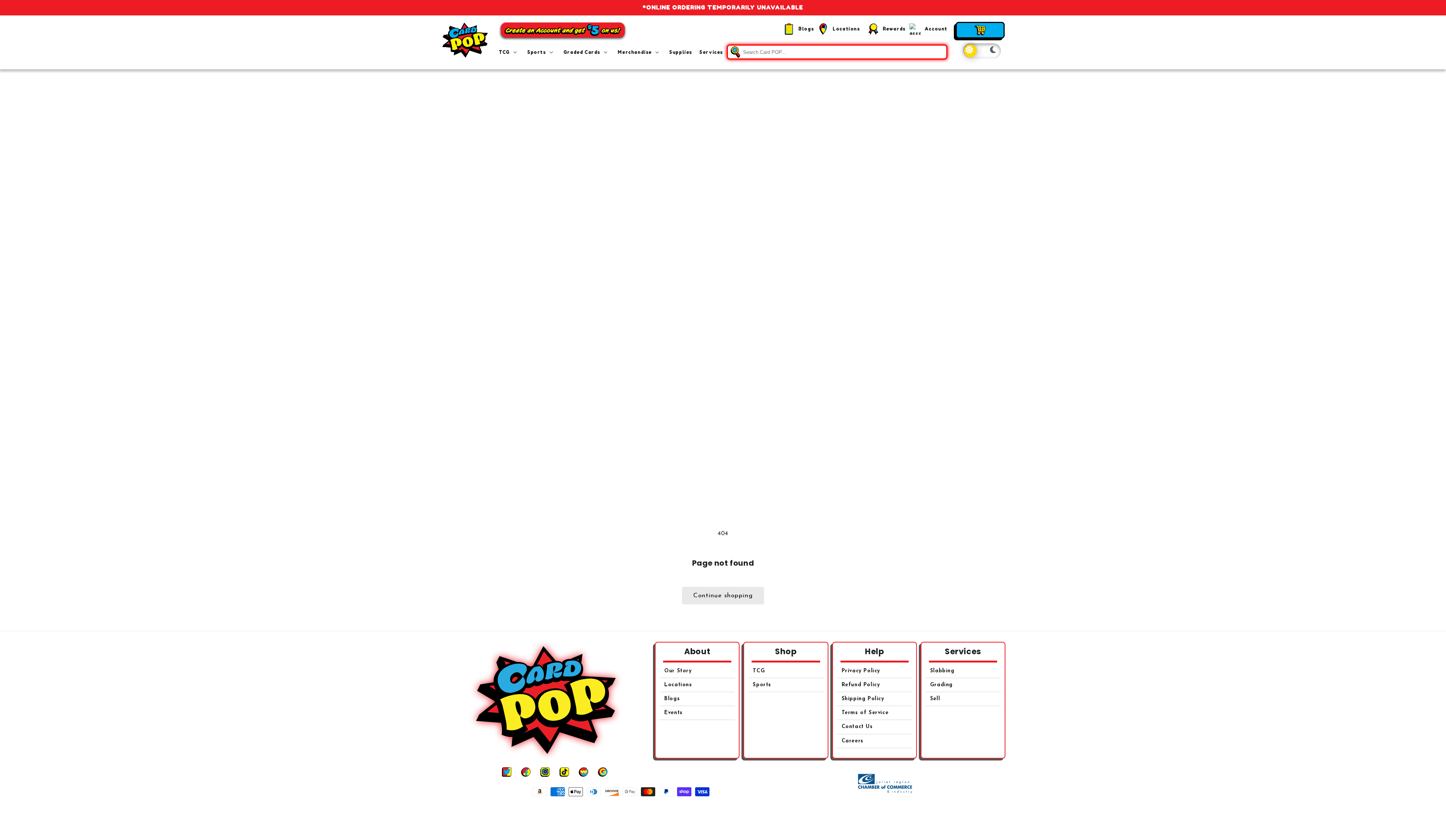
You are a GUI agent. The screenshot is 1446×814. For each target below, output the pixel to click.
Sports (762, 685)
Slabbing (942, 671)
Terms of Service (865, 713)
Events (673, 713)
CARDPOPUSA (731, 806)
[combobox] (837, 52)
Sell (935, 699)
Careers (852, 741)
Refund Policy (861, 685)
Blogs (672, 699)
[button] (509, 52)
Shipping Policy (863, 699)
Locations (678, 685)
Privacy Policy (861, 671)
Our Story (677, 671)
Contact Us (857, 727)
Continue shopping (723, 595)
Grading (941, 685)
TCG (759, 671)
